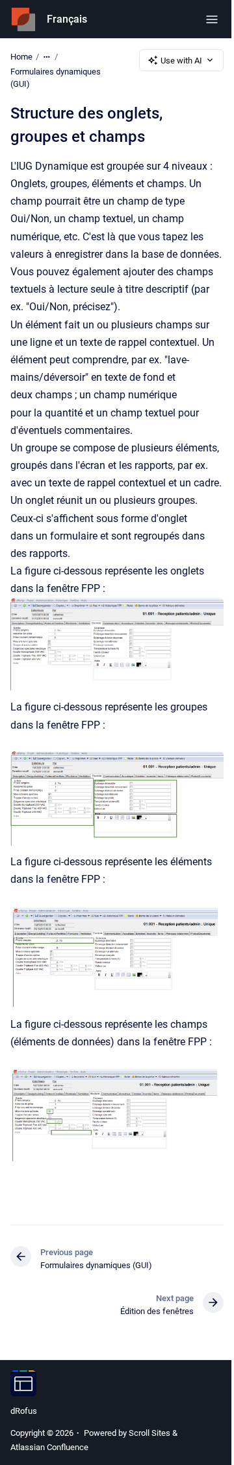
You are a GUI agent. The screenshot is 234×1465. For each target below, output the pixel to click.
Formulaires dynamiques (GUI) (55, 78)
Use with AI (181, 60)
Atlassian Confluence (49, 1447)
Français (67, 19)
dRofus (23, 1411)
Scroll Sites (149, 1433)
